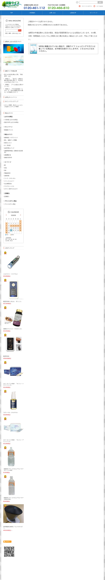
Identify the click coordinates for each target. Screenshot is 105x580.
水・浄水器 (7, 145)
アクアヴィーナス (9, 186)
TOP (11, 12)
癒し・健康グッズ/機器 (10, 140)
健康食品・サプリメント (11, 137)
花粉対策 (6, 175)
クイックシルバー (9, 181)
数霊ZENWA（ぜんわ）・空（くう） (12, 301)
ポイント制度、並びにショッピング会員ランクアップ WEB (13, 105)
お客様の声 (73, 12)
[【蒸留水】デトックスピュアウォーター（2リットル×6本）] (10, 465)
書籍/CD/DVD (8, 157)
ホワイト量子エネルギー (11, 189)
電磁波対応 (7, 173)
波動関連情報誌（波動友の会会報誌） (13, 151)
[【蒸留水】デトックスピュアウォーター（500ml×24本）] (10, 494)
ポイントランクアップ (11, 101)
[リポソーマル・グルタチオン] (10, 409)
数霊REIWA (6, 356)
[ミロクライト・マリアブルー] (10, 271)
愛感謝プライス (8, 130)
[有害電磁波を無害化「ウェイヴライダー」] (10, 521)
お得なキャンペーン (11, 97)
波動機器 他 (7, 155)
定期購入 (6, 196)
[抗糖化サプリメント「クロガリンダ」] (10, 325)
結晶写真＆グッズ (9, 148)
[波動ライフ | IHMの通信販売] (11, 6)
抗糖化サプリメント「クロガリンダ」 (12, 328)
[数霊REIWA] (10, 353)
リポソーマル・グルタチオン (10, 412)
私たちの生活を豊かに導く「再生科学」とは (13, 75)
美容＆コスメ (8, 143)
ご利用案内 (32, 12)
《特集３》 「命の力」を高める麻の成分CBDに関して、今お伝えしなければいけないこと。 (13, 80)
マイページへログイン (87, 6)
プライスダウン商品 (9, 204)
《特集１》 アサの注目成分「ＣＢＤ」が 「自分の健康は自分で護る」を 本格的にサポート (13, 90)
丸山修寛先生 (8, 183)
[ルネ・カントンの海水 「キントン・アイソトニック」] (10, 437)
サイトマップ (93, 12)
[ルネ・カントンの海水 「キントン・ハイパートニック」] (10, 380)
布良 (5, 168)
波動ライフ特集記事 (11, 71)
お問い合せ (52, 12)
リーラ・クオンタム (9, 178)
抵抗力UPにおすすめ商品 (11, 122)
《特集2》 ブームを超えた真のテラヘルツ (13, 85)
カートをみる (100, 6)
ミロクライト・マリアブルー (10, 274)
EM (5, 170)
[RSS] (7, 541)
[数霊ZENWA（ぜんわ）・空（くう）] (10, 298)
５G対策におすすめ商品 (11, 119)
